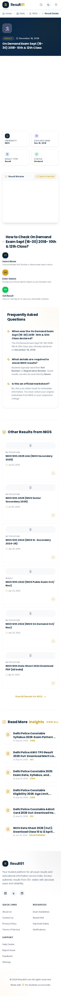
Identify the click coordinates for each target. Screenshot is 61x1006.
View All (52, 722)
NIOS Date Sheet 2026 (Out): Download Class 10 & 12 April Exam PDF (33, 831)
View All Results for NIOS (28, 696)
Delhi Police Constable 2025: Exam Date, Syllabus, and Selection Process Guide (33, 775)
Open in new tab (46, 176)
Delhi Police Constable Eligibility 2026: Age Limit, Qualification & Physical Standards (31, 795)
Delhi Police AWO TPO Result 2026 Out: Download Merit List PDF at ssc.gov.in (34, 756)
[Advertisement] (30, 91)
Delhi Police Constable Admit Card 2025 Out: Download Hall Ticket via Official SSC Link (34, 812)
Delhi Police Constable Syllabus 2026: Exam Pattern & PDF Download (34, 737)
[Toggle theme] (48, 4)
